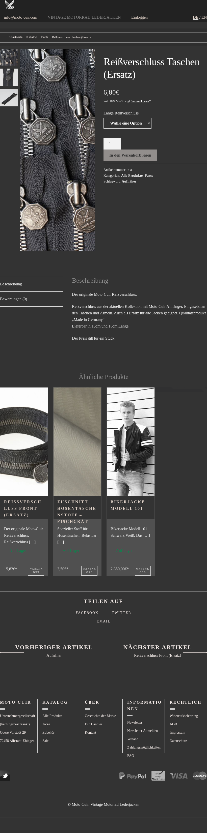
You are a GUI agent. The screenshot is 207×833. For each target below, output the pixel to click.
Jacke (46, 724)
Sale (45, 741)
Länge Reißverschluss (121, 113)
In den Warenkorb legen (130, 155)
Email (104, 621)
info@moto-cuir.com (20, 17)
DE (195, 17)
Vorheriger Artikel (54, 647)
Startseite (15, 37)
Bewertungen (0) (13, 299)
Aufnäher (129, 181)
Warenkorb (36, 571)
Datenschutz (178, 741)
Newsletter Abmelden (142, 731)
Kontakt (90, 732)
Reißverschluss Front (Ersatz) (22, 508)
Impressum (177, 732)
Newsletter (134, 722)
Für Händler (93, 724)
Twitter (121, 613)
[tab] (31, 284)
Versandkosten (140, 101)
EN (204, 17)
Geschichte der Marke (100, 716)
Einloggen (139, 17)
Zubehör (48, 732)
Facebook (87, 613)
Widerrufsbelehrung (184, 716)
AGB (173, 724)
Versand (132, 739)
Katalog (31, 37)
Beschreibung (11, 284)
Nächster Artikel (157, 647)
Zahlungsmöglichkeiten (144, 747)
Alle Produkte (132, 175)
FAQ (130, 756)
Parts (44, 37)
